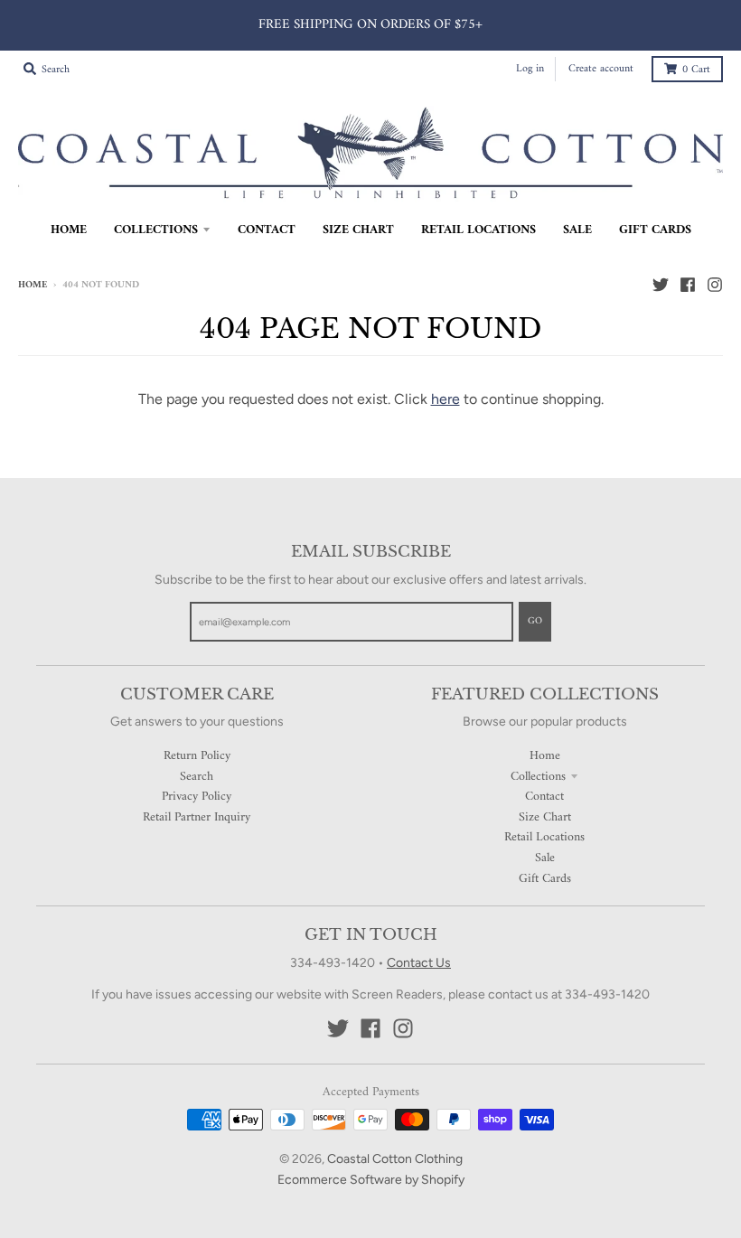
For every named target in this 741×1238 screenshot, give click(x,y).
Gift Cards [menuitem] (655, 230)
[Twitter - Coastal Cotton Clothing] (660, 285)
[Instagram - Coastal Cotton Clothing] (715, 285)
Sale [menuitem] (577, 230)
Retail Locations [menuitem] (478, 230)
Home (32, 285)
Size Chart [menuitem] (358, 230)
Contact (544, 796)
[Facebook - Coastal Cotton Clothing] (688, 285)
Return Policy (197, 756)
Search (196, 776)
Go (535, 621)
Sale (545, 858)
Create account (600, 69)
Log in (530, 69)
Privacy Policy (196, 796)
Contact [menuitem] (266, 230)
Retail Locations (544, 837)
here (445, 399)
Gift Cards (545, 879)
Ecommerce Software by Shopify (370, 1179)
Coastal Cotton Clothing (395, 1159)
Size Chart (545, 817)
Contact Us (419, 963)
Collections (538, 776)
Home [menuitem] (69, 230)
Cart (696, 70)
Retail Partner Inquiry (196, 817)
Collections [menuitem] (156, 230)
